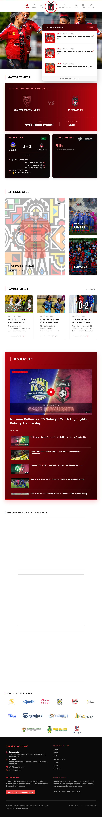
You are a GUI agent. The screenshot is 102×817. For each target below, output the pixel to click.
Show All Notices (68, 78)
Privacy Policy (73, 805)
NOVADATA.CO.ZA (21, 808)
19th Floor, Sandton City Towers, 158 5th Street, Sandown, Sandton (27, 755)
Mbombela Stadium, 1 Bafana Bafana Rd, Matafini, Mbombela (28, 763)
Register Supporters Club (20, 792)
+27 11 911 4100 (15, 770)
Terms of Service (90, 805)
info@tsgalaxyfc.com (17, 767)
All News (90, 289)
